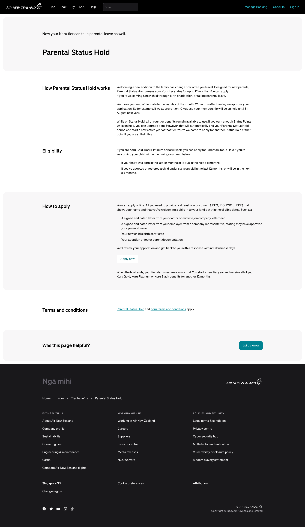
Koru (82, 7)
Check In (279, 7)
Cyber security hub (205, 436)
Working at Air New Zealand (136, 421)
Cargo (46, 460)
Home (46, 398)
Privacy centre (202, 429)
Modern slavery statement (210, 460)
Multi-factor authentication (211, 444)
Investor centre (128, 444)
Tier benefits (79, 398)
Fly (73, 7)
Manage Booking (256, 7)
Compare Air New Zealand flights (64, 468)
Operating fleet (52, 444)
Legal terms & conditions (209, 421)
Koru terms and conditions (168, 309)
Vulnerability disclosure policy (213, 452)
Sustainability (51, 436)
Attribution (200, 483)
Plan (52, 7)
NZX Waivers (126, 460)
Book (62, 7)
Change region (52, 491)
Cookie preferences (131, 483)
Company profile (53, 429)
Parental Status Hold (130, 309)
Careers (123, 429)
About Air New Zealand (57, 421)
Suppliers (124, 436)
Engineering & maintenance (61, 452)
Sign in (294, 7)
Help (93, 7)
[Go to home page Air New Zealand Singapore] (24, 9)
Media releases (128, 452)
